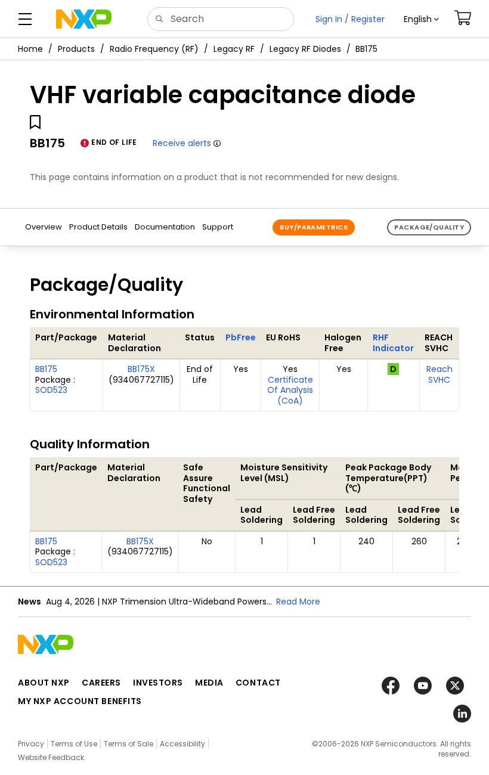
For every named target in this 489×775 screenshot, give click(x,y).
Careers (101, 683)
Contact (258, 683)
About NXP (44, 683)
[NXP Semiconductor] (84, 19)
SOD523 (51, 390)
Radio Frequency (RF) (154, 49)
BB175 (46, 369)
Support (217, 226)
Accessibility (182, 744)
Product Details (98, 226)
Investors (158, 683)
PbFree (240, 337)
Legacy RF (234, 49)
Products (76, 49)
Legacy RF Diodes (305, 49)
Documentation (165, 226)
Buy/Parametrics (314, 227)
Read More (298, 601)
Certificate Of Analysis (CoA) (290, 390)
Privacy (31, 744)
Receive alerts (182, 143)
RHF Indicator (393, 342)
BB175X (141, 369)
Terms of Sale (128, 744)
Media (209, 683)
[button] (421, 19)
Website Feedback (51, 757)
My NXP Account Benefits (80, 701)
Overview (43, 226)
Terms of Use (74, 744)
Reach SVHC (439, 374)
